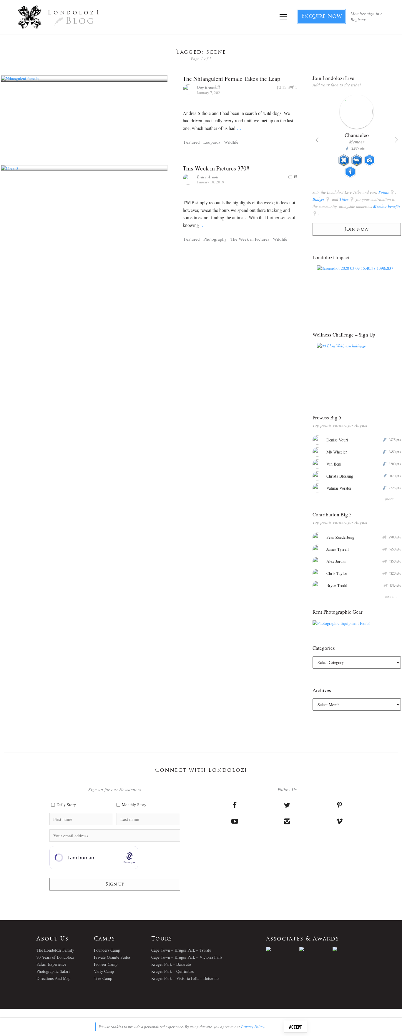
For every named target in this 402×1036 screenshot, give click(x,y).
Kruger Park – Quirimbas (172, 971)
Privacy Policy (252, 1026)
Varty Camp (104, 971)
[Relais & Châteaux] (349, 949)
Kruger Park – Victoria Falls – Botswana (185, 978)
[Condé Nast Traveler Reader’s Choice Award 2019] (282, 949)
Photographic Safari (53, 971)
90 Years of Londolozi (55, 957)
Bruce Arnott (207, 177)
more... (391, 498)
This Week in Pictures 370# (216, 168)
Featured (192, 142)
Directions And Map (53, 978)
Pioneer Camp (105, 964)
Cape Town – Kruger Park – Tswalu (181, 950)
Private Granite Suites (112, 957)
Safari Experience (51, 964)
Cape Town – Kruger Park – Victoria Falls (186, 957)
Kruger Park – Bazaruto (171, 964)
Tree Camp (103, 978)
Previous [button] (317, 139)
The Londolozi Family (55, 950)
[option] (357, 139)
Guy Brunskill (208, 87)
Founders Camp (107, 950)
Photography (215, 239)
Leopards (211, 142)
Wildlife (231, 142)
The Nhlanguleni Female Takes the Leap (231, 79)
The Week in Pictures (249, 239)
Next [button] (396, 139)
